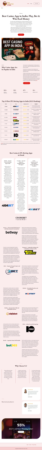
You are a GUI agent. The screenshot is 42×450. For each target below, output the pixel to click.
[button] (21, 432)
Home (28, 3)
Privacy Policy (34, 444)
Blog (31, 3)
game (36, 80)
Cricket (2, 143)
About (27, 444)
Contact (30, 444)
